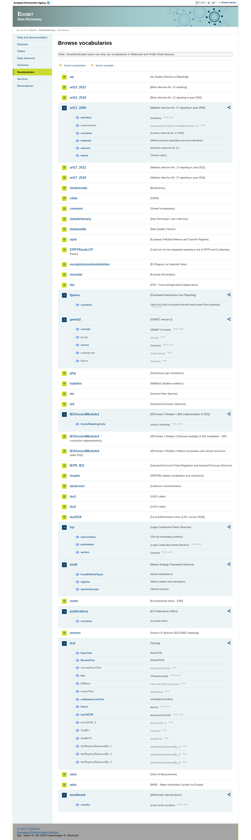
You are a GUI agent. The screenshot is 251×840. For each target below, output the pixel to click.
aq (72, 76)
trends (84, 155)
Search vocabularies (75, 65)
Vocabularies (25, 72)
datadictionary (80, 219)
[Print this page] (209, 3)
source (85, 344)
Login (202, 2)
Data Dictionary (47, 30)
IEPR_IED (77, 465)
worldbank (77, 795)
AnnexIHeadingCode (93, 424)
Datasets (22, 44)
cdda (73, 198)
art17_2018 (78, 177)
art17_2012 (78, 167)
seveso (75, 633)
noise (74, 601)
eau (83, 675)
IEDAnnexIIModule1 (84, 414)
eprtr (73, 239)
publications (79, 611)
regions (85, 581)
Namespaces (25, 85)
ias (72, 393)
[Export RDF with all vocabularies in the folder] (228, 108)
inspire (75, 475)
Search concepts (104, 65)
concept (85, 329)
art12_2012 (78, 87)
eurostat (76, 274)
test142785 (87, 714)
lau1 (73, 496)
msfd (73, 564)
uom (73, 774)
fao (72, 285)
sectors (85, 552)
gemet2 (75, 319)
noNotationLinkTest (92, 699)
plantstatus (87, 544)
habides (76, 383)
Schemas (23, 65)
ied (72, 404)
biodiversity (78, 188)
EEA (33, 3)
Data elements (26, 58)
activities (86, 117)
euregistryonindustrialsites (90, 264)
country (85, 804)
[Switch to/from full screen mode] (214, 3)
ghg (73, 373)
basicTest (86, 653)
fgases (75, 295)
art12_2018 (78, 97)
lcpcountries (88, 536)
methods (86, 140)
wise (73, 784)
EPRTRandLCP (81, 249)
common (76, 208)
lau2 (73, 506)
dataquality (78, 229)
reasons (85, 148)
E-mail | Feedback (28, 828)
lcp (72, 527)
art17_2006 (78, 107)
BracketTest (88, 660)
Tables (21, 51)
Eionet (32, 30)
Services (22, 78)
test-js (84, 706)
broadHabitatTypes (92, 574)
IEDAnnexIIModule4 (84, 451)
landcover (77, 486)
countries (86, 133)
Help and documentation (32, 37)
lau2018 (75, 517)
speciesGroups (90, 589)
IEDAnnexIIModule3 (84, 436)
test (72, 643)
